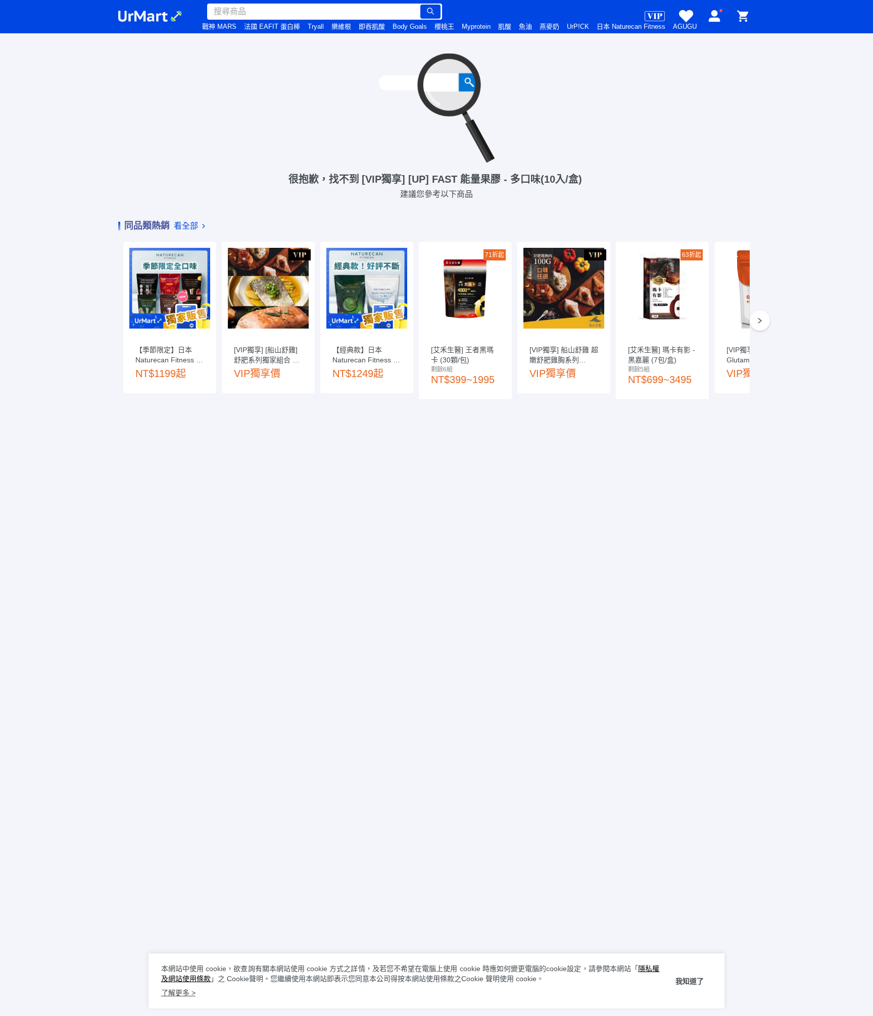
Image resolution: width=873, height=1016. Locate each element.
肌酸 (504, 26)
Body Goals (410, 26)
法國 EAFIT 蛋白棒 (272, 26)
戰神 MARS (219, 26)
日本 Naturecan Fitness (631, 26)
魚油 (525, 26)
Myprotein (476, 26)
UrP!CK (578, 26)
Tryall (316, 26)
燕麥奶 (549, 26)
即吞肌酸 (372, 26)
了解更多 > (178, 993)
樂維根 (341, 26)
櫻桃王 (444, 26)
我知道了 (689, 981)
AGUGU (685, 26)
